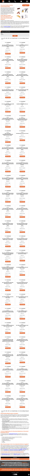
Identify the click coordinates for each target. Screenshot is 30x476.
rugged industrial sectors (13, 433)
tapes (21, 448)
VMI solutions (6, 449)
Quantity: (6, 66)
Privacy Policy (13, 472)
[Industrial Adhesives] (22, 12)
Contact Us (15, 457)
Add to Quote (8, 53)
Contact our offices (7, 26)
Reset (15, 35)
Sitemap (17, 472)
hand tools (24, 448)
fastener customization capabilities (16, 449)
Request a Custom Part (26, 5)
